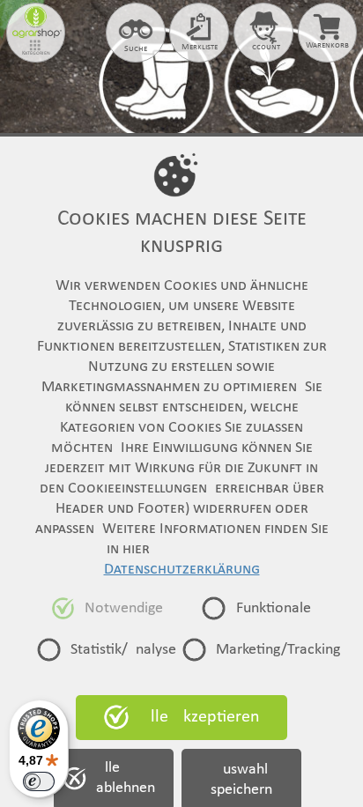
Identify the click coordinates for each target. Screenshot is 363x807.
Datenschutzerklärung (182, 569)
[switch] (39, 781)
